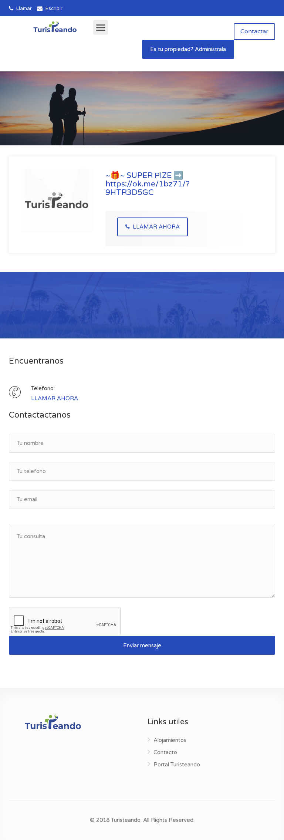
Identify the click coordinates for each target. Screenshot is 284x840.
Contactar (254, 31)
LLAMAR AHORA (155, 226)
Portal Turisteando (176, 764)
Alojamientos (169, 740)
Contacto (165, 752)
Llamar (23, 8)
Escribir (53, 8)
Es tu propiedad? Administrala (188, 49)
